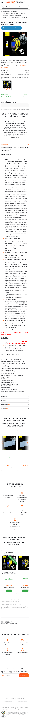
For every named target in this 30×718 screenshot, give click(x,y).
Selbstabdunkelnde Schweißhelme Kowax (19, 109)
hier (15, 708)
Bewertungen (5, 404)
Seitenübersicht (8, 701)
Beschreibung (4, 144)
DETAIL (9, 590)
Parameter (4, 396)
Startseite (4, 11)
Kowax (27, 70)
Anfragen (4, 408)
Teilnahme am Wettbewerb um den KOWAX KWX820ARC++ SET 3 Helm (9, 554)
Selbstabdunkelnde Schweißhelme (12, 15)
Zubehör (3, 400)
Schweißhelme (23, 13)
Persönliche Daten (22, 701)
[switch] (3, 716)
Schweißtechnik (12, 11)
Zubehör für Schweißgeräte (10, 13)
